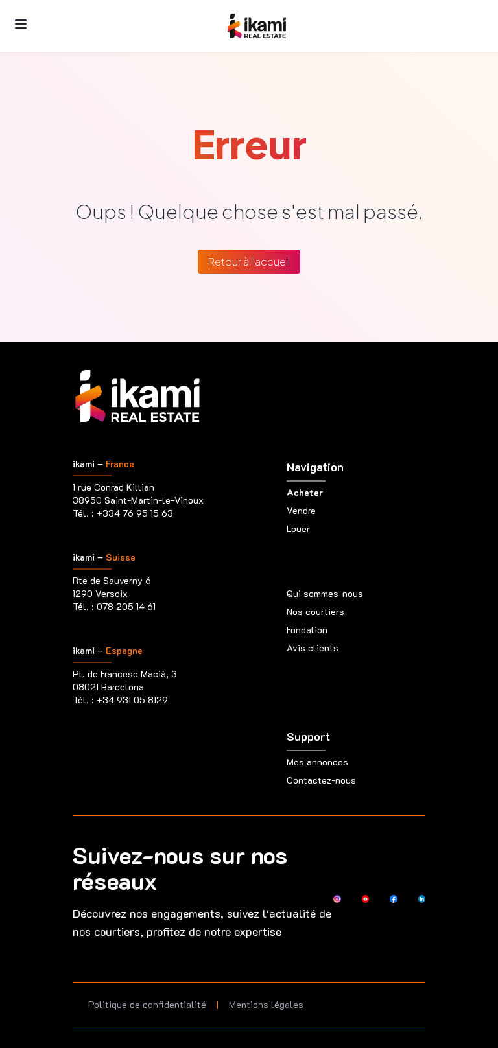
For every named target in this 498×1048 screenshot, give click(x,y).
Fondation (307, 629)
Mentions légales (266, 1004)
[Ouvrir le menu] (21, 24)
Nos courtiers (315, 611)
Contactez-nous (321, 780)
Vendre (301, 510)
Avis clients (312, 648)
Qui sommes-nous (325, 593)
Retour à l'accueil (249, 261)
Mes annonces (317, 762)
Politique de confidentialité (147, 1004)
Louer (298, 528)
